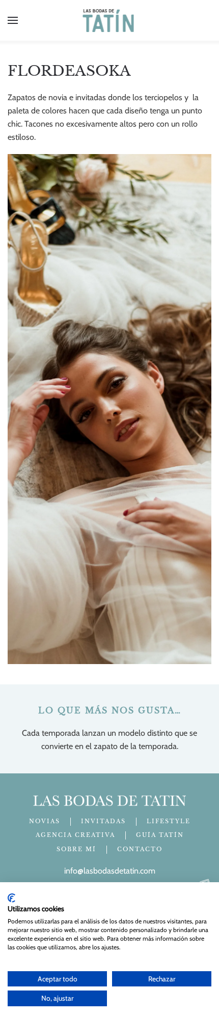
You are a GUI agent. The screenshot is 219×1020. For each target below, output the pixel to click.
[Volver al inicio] (109, 20)
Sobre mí (76, 849)
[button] (13, 20)
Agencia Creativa (75, 834)
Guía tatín (160, 834)
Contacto (139, 849)
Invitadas (103, 821)
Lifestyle (168, 821)
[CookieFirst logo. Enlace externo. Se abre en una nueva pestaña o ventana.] (11, 898)
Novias (44, 821)
